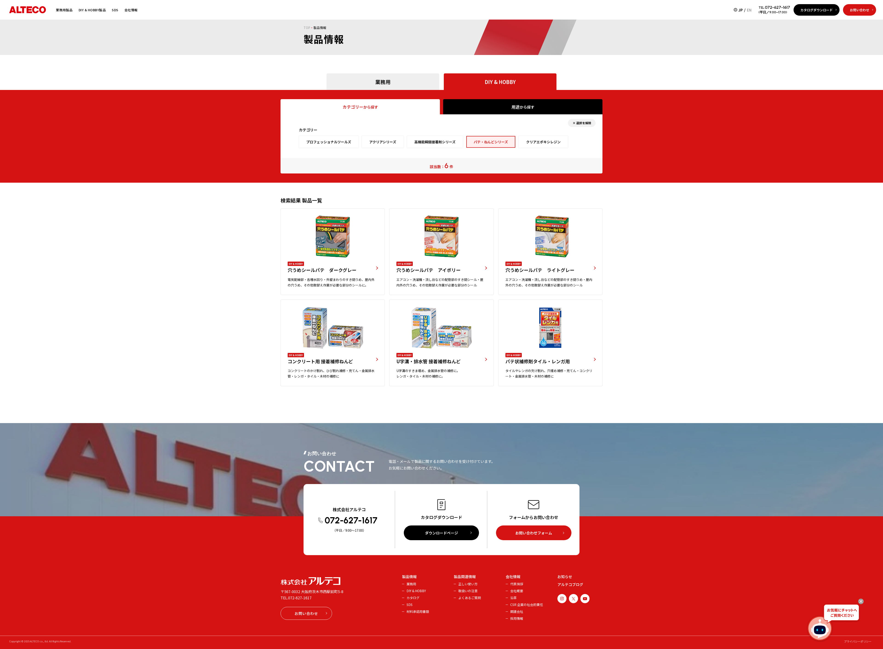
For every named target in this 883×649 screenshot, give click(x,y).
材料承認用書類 (418, 611)
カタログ (413, 597)
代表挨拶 (516, 584)
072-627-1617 (300, 597)
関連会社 (516, 611)
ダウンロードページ (441, 533)
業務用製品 (64, 10)
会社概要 (516, 590)
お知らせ (564, 576)
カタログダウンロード (816, 10)
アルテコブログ (570, 584)
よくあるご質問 (469, 597)
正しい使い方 (468, 584)
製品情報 (409, 576)
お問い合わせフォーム (533, 533)
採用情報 (516, 618)
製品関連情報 (465, 576)
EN (749, 10)
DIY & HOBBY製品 (92, 10)
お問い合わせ (859, 10)
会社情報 (131, 10)
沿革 (513, 597)
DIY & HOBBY (416, 590)
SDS (115, 10)
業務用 (411, 584)
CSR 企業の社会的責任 (526, 604)
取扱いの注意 (468, 590)
